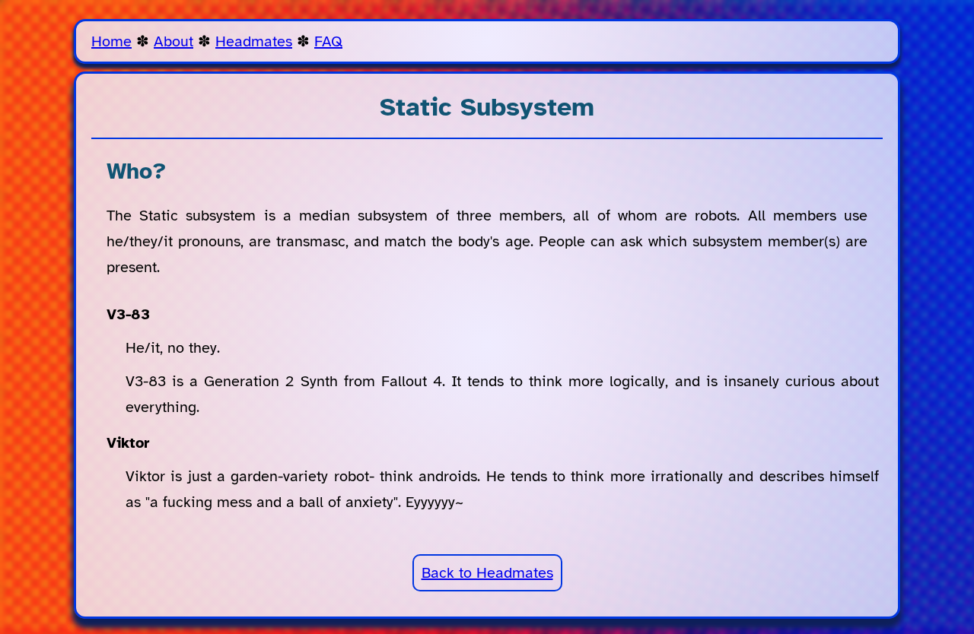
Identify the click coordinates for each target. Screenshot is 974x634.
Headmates (253, 41)
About (173, 41)
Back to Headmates (487, 572)
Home (111, 41)
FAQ (328, 41)
